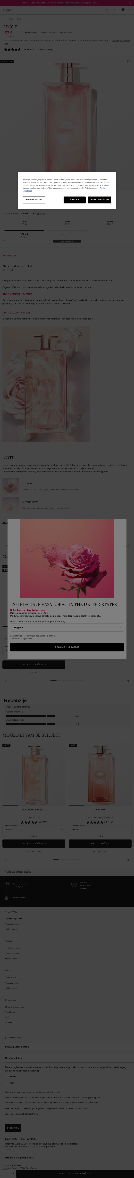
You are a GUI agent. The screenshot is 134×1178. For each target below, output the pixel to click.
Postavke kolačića (33, 200)
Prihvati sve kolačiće (99, 200)
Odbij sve (74, 200)
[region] (67, 190)
